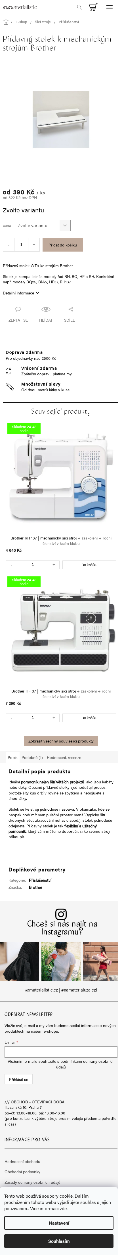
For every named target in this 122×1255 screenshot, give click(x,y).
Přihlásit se (18, 1079)
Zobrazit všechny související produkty (61, 741)
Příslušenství (40, 880)
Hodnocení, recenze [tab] (64, 757)
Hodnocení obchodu (22, 1161)
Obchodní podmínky (22, 1171)
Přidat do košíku (63, 245)
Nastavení (59, 1223)
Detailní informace (18, 293)
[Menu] (109, 7)
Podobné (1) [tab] (32, 757)
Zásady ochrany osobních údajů (32, 1182)
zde (63, 1208)
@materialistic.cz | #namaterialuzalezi (61, 990)
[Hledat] (79, 7)
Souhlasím (59, 1241)
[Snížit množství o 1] (8, 245)
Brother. (67, 265)
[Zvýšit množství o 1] (34, 245)
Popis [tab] (13, 757)
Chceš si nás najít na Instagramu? (62, 928)
